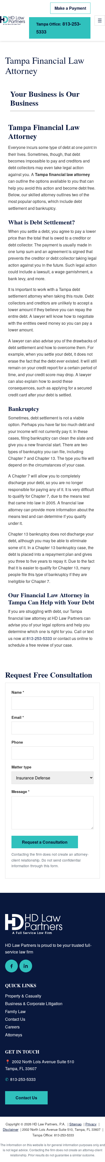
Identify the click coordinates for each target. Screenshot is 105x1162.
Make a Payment (70, 8)
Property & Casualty (23, 996)
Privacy (91, 1124)
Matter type (21, 767)
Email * (17, 717)
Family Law (15, 1011)
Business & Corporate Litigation (33, 1003)
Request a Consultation (45, 842)
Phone (17, 742)
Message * (20, 791)
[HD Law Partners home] (12, 20)
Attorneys (13, 1035)
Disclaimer (10, 1129)
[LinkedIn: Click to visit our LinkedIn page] (25, 966)
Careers (12, 1027)
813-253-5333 (58, 27)
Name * (17, 692)
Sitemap (75, 1124)
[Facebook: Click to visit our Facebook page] (11, 966)
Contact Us (15, 1019)
